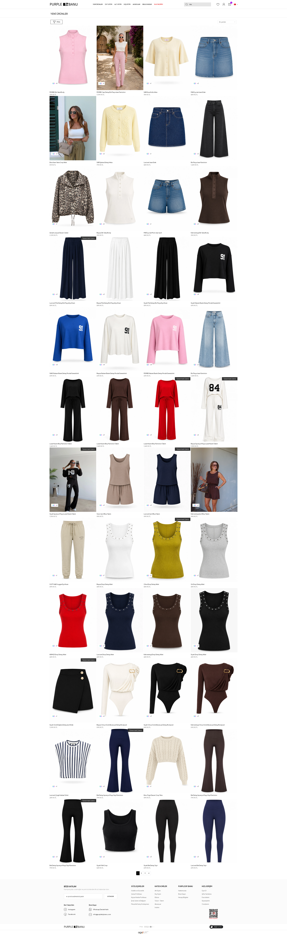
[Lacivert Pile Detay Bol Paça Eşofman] (73, 269)
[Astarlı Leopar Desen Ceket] (73, 198)
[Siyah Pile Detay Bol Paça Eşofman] (167, 269)
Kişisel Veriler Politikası (138, 897)
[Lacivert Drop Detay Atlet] (120, 620)
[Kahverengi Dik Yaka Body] (214, 198)
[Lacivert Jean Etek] (167, 128)
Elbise (157, 897)
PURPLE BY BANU (185, 886)
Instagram (71, 909)
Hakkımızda (182, 891)
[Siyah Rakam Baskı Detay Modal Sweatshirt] (214, 269)
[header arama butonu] (186, 4)
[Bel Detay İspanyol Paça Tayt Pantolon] (120, 761)
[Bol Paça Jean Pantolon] (214, 128)
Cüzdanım (205, 904)
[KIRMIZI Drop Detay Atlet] (73, 620)
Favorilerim (205, 897)
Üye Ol (204, 891)
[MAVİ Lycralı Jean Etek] (214, 58)
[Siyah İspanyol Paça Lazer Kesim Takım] (73, 480)
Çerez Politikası (136, 894)
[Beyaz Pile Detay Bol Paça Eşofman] (120, 269)
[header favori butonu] (218, 4)
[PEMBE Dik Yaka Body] (73, 58)
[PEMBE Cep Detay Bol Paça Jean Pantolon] (120, 58)
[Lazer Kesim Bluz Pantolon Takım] (73, 409)
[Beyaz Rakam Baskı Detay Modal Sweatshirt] (120, 339)
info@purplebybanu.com (102, 914)
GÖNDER (110, 896)
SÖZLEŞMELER (137, 886)
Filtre (58, 22)
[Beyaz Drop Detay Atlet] (120, 550)
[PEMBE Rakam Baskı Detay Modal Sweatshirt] (167, 339)
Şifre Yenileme (206, 894)
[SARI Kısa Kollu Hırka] (167, 58)
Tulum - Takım (159, 901)
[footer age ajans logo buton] (216, 927)
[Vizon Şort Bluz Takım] (120, 480)
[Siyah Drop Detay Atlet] (214, 620)
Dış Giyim (158, 894)
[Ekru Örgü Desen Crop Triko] (167, 761)
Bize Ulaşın (182, 894)
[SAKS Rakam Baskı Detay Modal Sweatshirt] (73, 339)
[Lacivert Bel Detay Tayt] (214, 831)
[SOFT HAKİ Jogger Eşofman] (73, 550)
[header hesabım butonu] (223, 4)
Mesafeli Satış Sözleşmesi (140, 904)
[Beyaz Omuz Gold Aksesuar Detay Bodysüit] (120, 690)
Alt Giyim (158, 891)
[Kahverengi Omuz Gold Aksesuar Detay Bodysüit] (214, 690)
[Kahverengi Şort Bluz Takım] (214, 480)
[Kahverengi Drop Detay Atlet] (167, 620)
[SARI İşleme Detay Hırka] (120, 128)
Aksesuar (158, 904)
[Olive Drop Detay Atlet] (167, 550)
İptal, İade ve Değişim (138, 901)
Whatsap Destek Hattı (100, 909)
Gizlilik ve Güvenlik (137, 891)
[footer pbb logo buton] (74, 927)
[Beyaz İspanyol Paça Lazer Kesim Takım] (214, 409)
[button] (98, 4)
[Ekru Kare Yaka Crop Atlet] (73, 128)
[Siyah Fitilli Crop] (120, 831)
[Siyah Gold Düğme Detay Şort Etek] (73, 690)
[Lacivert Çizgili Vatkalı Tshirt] (73, 761)
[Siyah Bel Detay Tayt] (167, 831)
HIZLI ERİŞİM (207, 886)
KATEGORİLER (161, 886)
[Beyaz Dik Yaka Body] (120, 198)
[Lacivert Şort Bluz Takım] (167, 480)
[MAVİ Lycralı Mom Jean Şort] (167, 198)
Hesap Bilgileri (183, 897)
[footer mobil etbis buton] (213, 914)
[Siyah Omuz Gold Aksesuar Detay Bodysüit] (167, 690)
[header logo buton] (64, 4)
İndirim (157, 907)
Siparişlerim (206, 901)
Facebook (71, 914)
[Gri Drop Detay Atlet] (214, 550)
